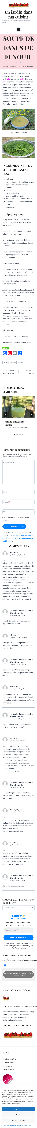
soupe (20, 362)
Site (4, 512)
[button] (34, 1087)
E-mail (6, 502)
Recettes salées (8, 1062)
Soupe (18, 62)
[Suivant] (31, 414)
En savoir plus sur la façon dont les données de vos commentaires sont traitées (17, 538)
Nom (5, 492)
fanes (5, 362)
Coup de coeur (8, 1069)
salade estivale (8, 372)
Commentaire (9, 462)
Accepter (18, 1109)
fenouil (13, 362)
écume (30, 372)
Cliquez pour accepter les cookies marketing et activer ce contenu (18, 974)
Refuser (18, 1115)
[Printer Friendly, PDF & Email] (5, 348)
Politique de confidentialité (24, 1125)
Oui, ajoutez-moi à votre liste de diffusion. (15, 518)
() (4, 82)
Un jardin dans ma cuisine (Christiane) (21, 611)
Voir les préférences (19, 1120)
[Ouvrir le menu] (18, 29)
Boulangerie (7, 1066)
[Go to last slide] (5, 414)
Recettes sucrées (9, 1059)
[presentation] (18, 407)
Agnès (12, 686)
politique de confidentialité (19, 946)
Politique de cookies (10, 1125)
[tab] (14, 434)
